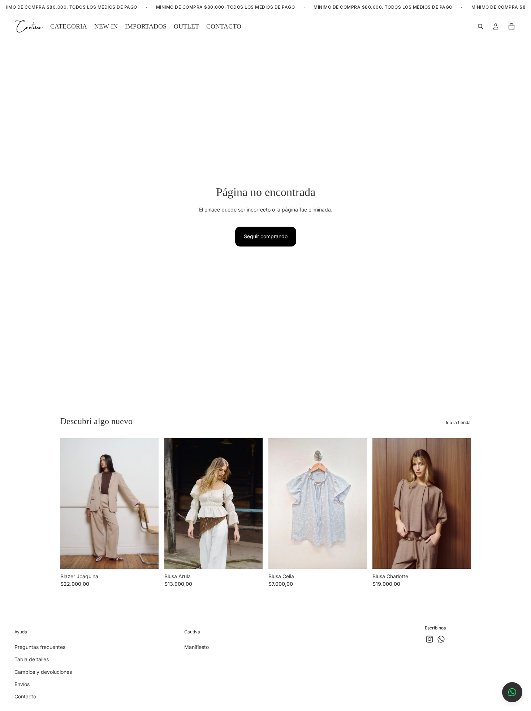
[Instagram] (429, 639)
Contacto (25, 696)
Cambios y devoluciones (43, 672)
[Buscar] (480, 26)
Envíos (22, 684)
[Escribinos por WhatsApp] (512, 692)
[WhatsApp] (441, 639)
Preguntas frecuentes (39, 647)
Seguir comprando (266, 236)
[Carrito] (511, 26)
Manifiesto (196, 647)
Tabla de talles (31, 659)
